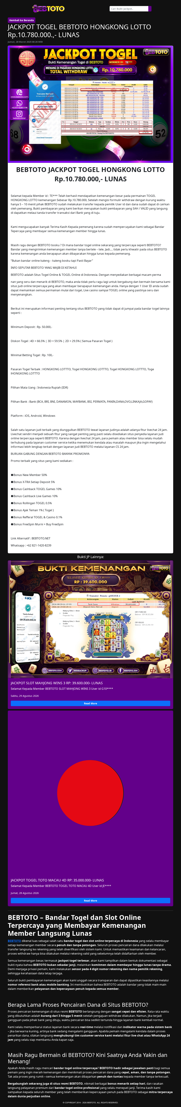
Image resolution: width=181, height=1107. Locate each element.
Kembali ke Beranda (21, 20)
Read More (90, 703)
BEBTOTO (14, 941)
